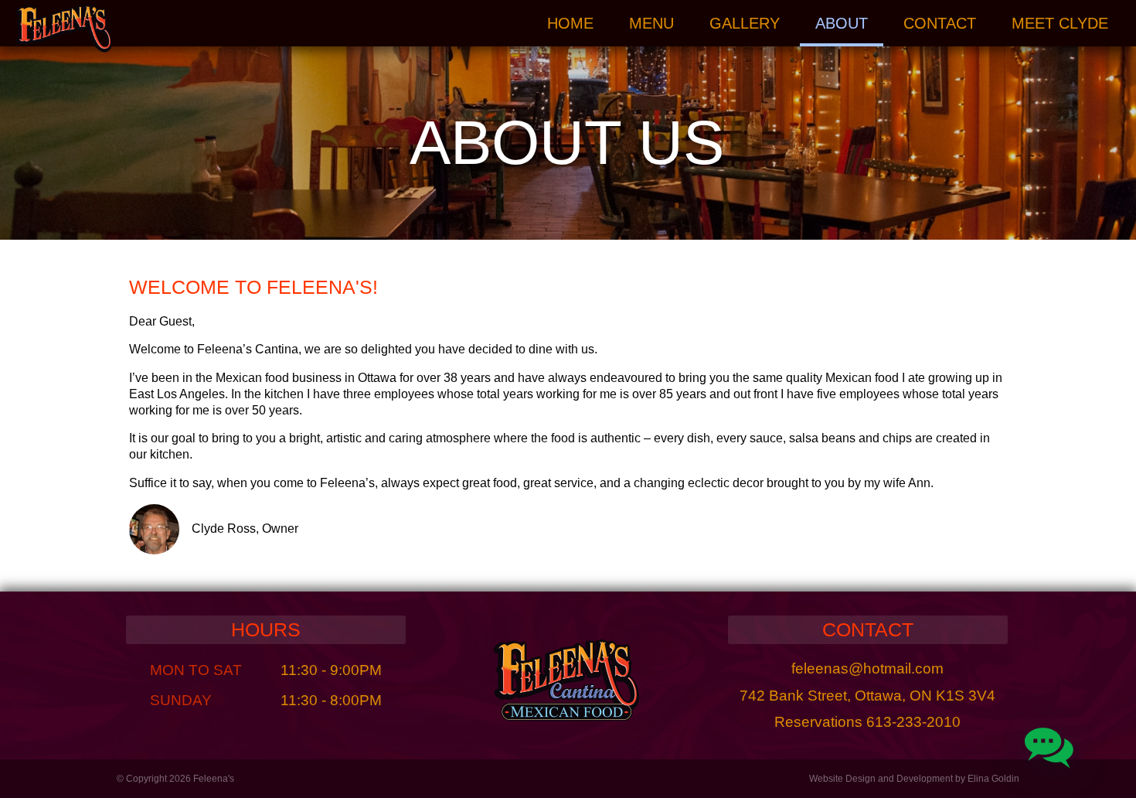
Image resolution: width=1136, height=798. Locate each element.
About (841, 23)
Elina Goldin (993, 778)
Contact (939, 23)
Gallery (744, 23)
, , (867, 695)
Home (570, 23)
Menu (651, 23)
